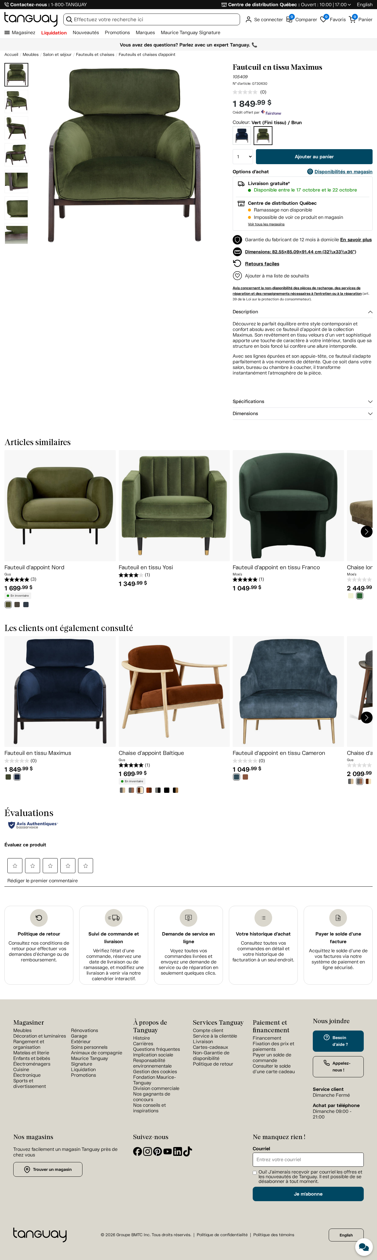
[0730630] (8, 777)
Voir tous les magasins (266, 224)
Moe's (237, 574)
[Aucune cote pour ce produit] (246, 92)
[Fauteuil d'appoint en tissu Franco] (288, 505)
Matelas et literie (31, 1053)
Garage (79, 1036)
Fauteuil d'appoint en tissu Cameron (279, 753)
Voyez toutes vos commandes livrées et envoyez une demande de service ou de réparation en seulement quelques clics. (188, 962)
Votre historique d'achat (263, 934)
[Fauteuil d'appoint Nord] (60, 505)
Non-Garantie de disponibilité (211, 1055)
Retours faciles (262, 264)
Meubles (22, 1030)
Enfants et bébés (31, 1058)
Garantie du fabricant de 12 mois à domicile (292, 239)
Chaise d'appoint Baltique (151, 753)
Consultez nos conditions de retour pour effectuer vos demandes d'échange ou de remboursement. (39, 951)
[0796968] (8, 605)
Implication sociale (153, 1055)
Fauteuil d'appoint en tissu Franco (276, 567)
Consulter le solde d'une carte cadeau (274, 1068)
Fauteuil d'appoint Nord (34, 567)
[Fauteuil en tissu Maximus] (60, 691)
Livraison (203, 1041)
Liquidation (54, 33)
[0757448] (17, 777)
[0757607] (236, 777)
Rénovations (84, 1030)
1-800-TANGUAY (69, 4)
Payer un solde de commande (272, 1057)
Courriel (261, 1148)
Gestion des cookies (155, 1071)
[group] (124, 155)
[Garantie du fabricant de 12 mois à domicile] (237, 243)
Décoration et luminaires (39, 1036)
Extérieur (81, 1041)
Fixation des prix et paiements (273, 1046)
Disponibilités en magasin (344, 172)
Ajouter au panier (314, 157)
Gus (7, 574)
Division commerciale (156, 1088)
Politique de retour (39, 934)
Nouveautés (86, 32)
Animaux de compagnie (96, 1053)
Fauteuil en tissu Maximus (37, 753)
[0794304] (122, 791)
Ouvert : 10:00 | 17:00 (324, 4)
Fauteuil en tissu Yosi (146, 567)
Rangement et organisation (28, 1044)
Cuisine (21, 1069)
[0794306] (140, 791)
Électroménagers (31, 1064)
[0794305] (131, 791)
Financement (267, 1038)
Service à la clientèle (215, 1036)
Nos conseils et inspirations (149, 1107)
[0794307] (149, 791)
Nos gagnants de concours (151, 1096)
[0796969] (17, 605)
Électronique (27, 1075)
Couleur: (241, 122)
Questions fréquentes (156, 1049)
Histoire (141, 1038)
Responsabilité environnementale (152, 1063)
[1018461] (175, 791)
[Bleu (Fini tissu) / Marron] (242, 135)
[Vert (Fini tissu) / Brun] (263, 135)
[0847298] (351, 596)
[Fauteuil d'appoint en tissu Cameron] (288, 691)
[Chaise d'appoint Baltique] (174, 691)
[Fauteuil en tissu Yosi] (174, 505)
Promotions (117, 32)
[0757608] (245, 777)
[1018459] (158, 791)
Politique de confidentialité (222, 1234)
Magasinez (23, 32)
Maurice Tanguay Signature (190, 32)
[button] (16, 241)
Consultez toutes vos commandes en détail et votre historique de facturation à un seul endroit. (263, 951)
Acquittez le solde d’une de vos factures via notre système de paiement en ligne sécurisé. (338, 959)
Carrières (143, 1043)
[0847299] (359, 596)
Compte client (208, 1030)
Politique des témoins (273, 1234)
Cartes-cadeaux (210, 1047)
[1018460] (166, 791)
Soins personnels (89, 1047)
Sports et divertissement (29, 1083)
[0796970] (26, 605)
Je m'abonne (308, 1194)
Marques (145, 32)
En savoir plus (356, 240)
